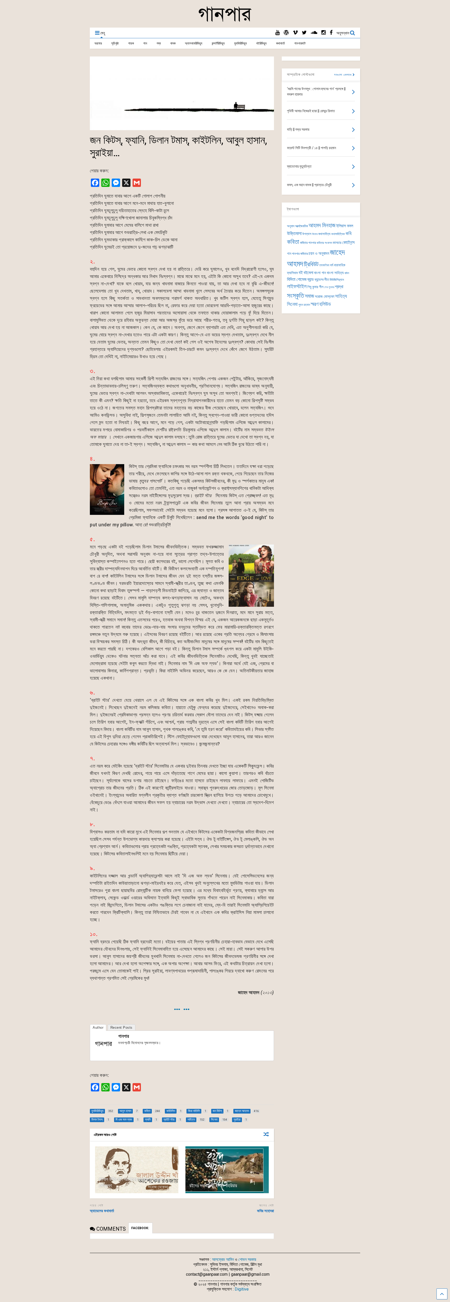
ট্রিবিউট (311, 264)
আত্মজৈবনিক (301, 226)
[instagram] (323, 32)
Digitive (242, 1289)
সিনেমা (292, 304)
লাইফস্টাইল (297, 286)
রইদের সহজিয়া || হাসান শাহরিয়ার (213, 1185)
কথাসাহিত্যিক (338, 234)
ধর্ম (331, 265)
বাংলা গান (320, 272)
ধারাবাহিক (339, 265)
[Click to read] (136, 1169)
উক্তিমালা (294, 233)
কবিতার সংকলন (324, 243)
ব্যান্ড (310, 279)
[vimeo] (295, 32)
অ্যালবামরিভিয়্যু (193, 43)
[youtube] (277, 32)
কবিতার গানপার (308, 243)
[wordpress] (286, 32)
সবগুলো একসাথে (343, 75)
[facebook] (331, 32)
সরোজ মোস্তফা (324, 296)
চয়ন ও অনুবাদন (319, 253)
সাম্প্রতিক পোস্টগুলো (301, 74)
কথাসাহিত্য (324, 234)
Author (98, 1027)
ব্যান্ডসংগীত (322, 279)
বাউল (347, 273)
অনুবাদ (290, 226)
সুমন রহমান (304, 305)
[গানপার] (225, 21)
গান (145, 43)
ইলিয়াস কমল (344, 225)
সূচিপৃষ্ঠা (115, 43)
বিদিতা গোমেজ (297, 279)
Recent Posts (121, 1027)
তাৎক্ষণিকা (324, 265)
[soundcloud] (314, 32)
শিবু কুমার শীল (315, 287)
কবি (349, 233)
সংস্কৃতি (295, 295)
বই (301, 272)
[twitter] (304, 32)
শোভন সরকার (247, 1259)
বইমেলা (308, 272)
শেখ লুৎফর (329, 287)
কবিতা (293, 241)
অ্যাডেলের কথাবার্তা (102, 1211)
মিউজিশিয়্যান (337, 280)
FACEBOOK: (140, 1228)
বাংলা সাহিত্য (335, 272)
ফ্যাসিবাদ (292, 273)
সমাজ (309, 296)
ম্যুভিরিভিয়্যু (240, 43)
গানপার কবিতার (300, 254)
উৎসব (314, 234)
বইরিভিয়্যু (261, 43)
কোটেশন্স (348, 242)
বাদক (173, 43)
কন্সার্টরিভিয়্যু (218, 43)
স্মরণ (314, 304)
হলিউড (325, 304)
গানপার (123, 1036)
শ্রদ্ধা (339, 286)
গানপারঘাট (299, 43)
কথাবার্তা (280, 43)
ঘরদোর (98, 43)
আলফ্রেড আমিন (223, 1259)
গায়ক (131, 43)
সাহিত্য (341, 296)
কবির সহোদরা (265, 1211)
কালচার (337, 243)
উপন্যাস (306, 234)
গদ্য (159, 43)
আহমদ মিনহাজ (322, 225)
